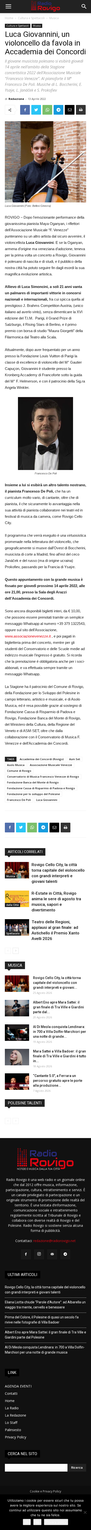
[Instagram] (39, 1254)
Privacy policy (56, 1522)
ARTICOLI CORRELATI (25, 852)
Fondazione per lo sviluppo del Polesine (33, 794)
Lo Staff (11, 1422)
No (37, 1522)
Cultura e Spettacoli (31, 18)
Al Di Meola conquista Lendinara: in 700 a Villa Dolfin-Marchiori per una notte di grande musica (45, 1349)
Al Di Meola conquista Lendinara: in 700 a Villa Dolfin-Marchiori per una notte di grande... (59, 1031)
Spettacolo (13, 933)
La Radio (12, 1408)
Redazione (16, 99)
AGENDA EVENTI (18, 1386)
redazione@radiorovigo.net (54, 1240)
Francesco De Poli (19, 800)
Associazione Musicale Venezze (51, 765)
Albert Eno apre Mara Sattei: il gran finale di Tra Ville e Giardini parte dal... (58, 1007)
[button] (84, 6)
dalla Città (12, 905)
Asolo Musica (16, 765)
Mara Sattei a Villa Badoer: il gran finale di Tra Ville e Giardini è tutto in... (59, 1056)
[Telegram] (65, 1254)
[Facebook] (26, 1254)
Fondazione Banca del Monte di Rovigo (33, 782)
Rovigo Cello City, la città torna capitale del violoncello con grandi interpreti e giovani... (57, 982)
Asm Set (74, 759)
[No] (85, 1512)
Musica (54, 18)
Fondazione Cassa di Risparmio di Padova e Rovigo (41, 788)
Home (9, 18)
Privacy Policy (15, 1437)
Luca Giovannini (46, 800)
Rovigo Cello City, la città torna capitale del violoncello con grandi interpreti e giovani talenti (45, 1289)
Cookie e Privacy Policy (45, 1491)
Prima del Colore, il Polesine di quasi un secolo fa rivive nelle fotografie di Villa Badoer (42, 1319)
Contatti (11, 1393)
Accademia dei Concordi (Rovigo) (42, 759)
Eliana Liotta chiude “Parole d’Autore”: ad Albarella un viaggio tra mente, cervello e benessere (45, 1304)
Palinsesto (13, 1429)
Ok (27, 1522)
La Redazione (15, 1415)
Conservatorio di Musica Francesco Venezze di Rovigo (43, 776)
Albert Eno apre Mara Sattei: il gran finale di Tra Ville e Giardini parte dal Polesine (45, 1334)
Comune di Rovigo (19, 771)
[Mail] (52, 1254)
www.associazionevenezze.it (28, 636)
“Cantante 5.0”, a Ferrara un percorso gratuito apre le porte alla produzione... (57, 1080)
